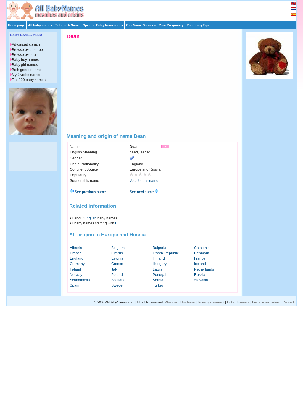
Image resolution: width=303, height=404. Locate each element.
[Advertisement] (154, 9)
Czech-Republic (166, 253)
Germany (77, 264)
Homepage (16, 25)
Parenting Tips (198, 25)
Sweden (118, 285)
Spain (74, 285)
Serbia (158, 280)
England (76, 258)
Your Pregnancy (171, 25)
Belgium (118, 248)
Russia (199, 275)
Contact (288, 302)
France (199, 258)
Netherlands (204, 269)
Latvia (157, 269)
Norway (76, 275)
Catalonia (202, 248)
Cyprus (117, 253)
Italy (114, 269)
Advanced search (26, 45)
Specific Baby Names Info (103, 25)
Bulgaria (159, 248)
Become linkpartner (266, 302)
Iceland (200, 264)
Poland (117, 275)
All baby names (40, 25)
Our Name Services (141, 25)
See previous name (90, 192)
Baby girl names (25, 65)
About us (171, 302)
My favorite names (26, 75)
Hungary (160, 264)
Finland (159, 258)
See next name (142, 192)
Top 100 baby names (29, 80)
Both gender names (27, 70)
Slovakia (201, 280)
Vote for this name (144, 181)
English (90, 218)
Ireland (75, 269)
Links (231, 302)
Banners (243, 302)
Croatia (76, 253)
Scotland (118, 280)
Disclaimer (188, 302)
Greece (117, 264)
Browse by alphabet (28, 50)
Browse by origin (25, 55)
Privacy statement (211, 302)
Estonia (117, 258)
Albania (76, 248)
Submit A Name (67, 25)
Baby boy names (25, 60)
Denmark (201, 253)
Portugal (159, 275)
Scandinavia (80, 280)
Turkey (158, 285)
